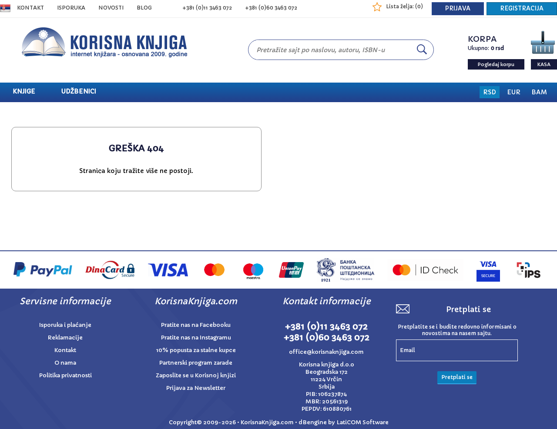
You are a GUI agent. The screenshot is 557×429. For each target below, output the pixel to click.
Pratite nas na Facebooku (196, 325)
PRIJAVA (457, 8)
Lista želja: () (404, 6)
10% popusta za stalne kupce (196, 350)
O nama (65, 362)
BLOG (144, 7)
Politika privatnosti (65, 375)
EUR (513, 92)
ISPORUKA (71, 7)
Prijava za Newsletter (195, 388)
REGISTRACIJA (522, 8)
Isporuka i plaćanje (65, 325)
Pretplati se (457, 377)
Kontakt (30, 7)
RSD (489, 92)
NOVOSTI (111, 7)
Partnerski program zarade (195, 362)
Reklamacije (65, 337)
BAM (539, 92)
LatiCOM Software (362, 422)
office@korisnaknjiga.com (326, 352)
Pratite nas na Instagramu (196, 337)
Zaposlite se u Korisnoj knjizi (196, 375)
